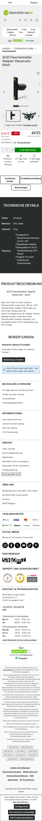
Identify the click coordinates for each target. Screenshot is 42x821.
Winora (12, 35)
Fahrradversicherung (11, 419)
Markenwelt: (12, 29)
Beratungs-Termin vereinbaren (16, 465)
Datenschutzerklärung (17, 776)
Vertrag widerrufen (11, 474)
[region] (21, 99)
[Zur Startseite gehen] (21, 12)
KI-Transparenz (27, 780)
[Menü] (5, 20)
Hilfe (10, 2)
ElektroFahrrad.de (27, 759)
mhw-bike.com (27, 747)
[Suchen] (20, 20)
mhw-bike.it (33, 751)
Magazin (34, 2)
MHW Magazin (9, 503)
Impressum (13, 780)
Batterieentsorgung (12, 772)
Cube (24, 29)
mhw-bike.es (8, 751)
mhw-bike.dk (12, 759)
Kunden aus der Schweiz (13, 394)
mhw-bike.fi (33, 755)
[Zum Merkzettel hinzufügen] (38, 73)
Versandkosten (23, 142)
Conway (29, 35)
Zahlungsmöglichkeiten (12, 403)
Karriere (6, 499)
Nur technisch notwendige (22, 812)
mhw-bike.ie (8, 755)
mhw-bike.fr (21, 751)
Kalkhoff (31, 32)
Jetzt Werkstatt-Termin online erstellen (19, 640)
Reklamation (7, 457)
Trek (21, 32)
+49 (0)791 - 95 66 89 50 (13, 607)
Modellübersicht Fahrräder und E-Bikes (19, 491)
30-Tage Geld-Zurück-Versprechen (17, 390)
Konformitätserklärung (12, 453)
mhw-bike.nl (20, 755)
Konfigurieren (21, 806)
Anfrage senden (30, 125)
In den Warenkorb (28, 150)
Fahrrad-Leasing (9, 428)
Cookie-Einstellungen (20, 768)
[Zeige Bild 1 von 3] (16, 106)
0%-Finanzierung (10, 432)
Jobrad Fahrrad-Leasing (13, 424)
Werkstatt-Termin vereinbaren (15, 461)
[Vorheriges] (4, 92)
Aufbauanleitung (9, 470)
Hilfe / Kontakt (8, 449)
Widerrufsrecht (30, 772)
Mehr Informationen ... (21, 802)
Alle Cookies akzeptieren (21, 818)
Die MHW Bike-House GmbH (15, 495)
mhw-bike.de (13, 747)
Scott (33, 29)
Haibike (10, 32)
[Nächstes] (38, 92)
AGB (32, 776)
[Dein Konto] (31, 20)
